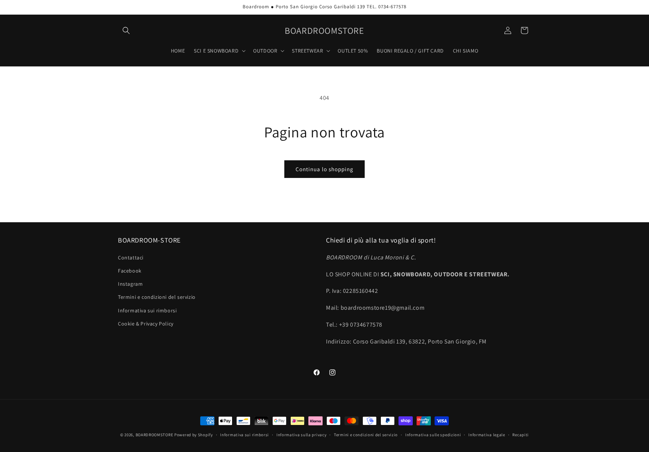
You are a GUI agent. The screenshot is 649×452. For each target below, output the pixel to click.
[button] (126, 30)
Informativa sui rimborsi (147, 310)
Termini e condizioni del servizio (157, 297)
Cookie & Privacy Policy (146, 323)
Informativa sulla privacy (301, 434)
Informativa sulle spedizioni (433, 434)
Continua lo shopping (324, 169)
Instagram (130, 283)
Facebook (130, 270)
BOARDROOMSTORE (155, 434)
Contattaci (130, 257)
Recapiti (520, 434)
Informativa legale (486, 434)
